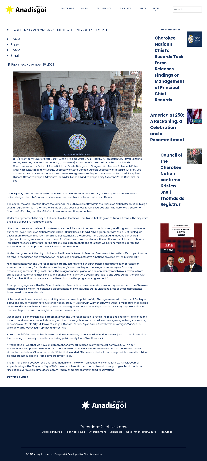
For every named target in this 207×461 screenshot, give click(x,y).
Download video (17, 376)
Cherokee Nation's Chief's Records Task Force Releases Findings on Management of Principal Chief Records (169, 69)
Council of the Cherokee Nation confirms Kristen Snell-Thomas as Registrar (172, 179)
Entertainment (97, 432)
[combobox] (187, 10)
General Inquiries (52, 432)
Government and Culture (141, 432)
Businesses (116, 432)
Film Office (166, 432)
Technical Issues (75, 432)
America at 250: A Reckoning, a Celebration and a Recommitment (167, 127)
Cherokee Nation (92, 454)
